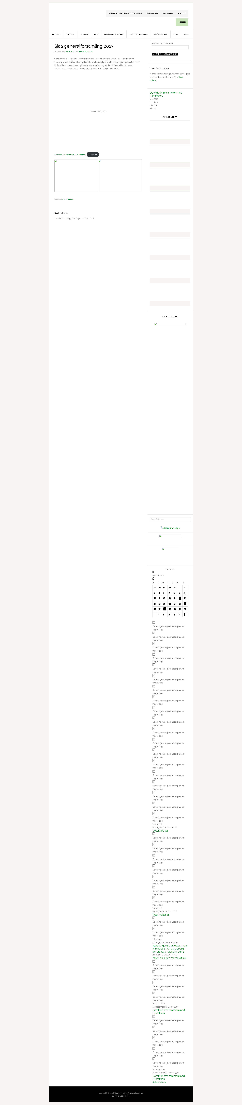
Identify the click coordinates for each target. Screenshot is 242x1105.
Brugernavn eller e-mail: (163, 43)
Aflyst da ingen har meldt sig (169, 957)
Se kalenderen (159, 1082)
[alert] (170, 626)
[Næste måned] (153, 578)
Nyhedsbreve (67, 199)
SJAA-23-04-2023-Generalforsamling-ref (69, 154)
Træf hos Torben (160, 68)
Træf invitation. (161, 914)
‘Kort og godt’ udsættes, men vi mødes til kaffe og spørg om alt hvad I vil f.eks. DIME (170, 948)
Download (93, 154)
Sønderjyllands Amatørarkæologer (70, 14)
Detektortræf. (160, 830)
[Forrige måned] (153, 572)
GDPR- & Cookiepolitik (121, 1096)
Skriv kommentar (85, 51)
